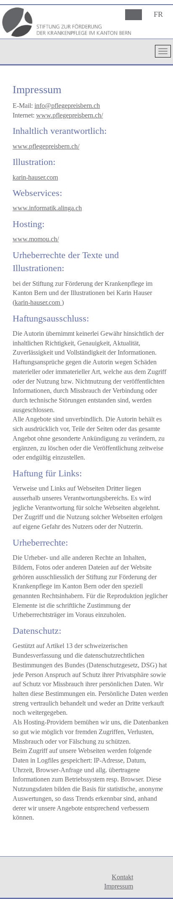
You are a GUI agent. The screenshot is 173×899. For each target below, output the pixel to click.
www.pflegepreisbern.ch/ (69, 115)
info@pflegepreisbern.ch (67, 105)
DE (133, 14)
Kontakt (122, 877)
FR (158, 14)
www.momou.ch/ (36, 239)
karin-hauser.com (35, 177)
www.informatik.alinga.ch (47, 208)
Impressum (118, 886)
